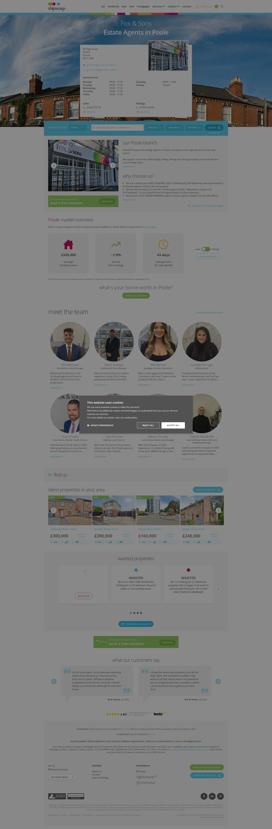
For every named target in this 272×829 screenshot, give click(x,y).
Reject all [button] (148, 425)
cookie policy (130, 417)
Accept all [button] (173, 425)
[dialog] (136, 414)
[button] (100, 425)
